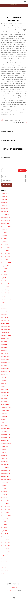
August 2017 (4, 518)
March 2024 (4, 281)
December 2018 (5, 470)
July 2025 (4, 232)
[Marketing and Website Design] (14, 599)
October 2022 (5, 332)
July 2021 (3, 377)
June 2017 (4, 524)
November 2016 (5, 546)
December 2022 (5, 326)
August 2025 (5, 229)
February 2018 (5, 500)
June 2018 (4, 488)
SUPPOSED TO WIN (18, 122)
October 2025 (5, 223)
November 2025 (5, 220)
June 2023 (4, 308)
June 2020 (4, 416)
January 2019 (4, 467)
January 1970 (4, 573)
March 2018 (4, 497)
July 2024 (4, 269)
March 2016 (4, 570)
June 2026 (4, 199)
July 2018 (4, 485)
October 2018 (5, 476)
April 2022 (4, 350)
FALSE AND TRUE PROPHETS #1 (13, 120)
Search (3, 168)
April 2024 (4, 278)
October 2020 (5, 404)
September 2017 (5, 516)
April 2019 (4, 458)
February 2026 (5, 211)
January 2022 (5, 359)
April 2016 (4, 567)
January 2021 (4, 395)
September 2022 (6, 335)
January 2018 (5, 503)
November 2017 (5, 509)
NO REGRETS (5, 158)
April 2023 (4, 314)
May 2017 (4, 528)
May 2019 (4, 455)
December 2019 (5, 434)
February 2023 (5, 320)
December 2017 (5, 506)
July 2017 (3, 522)
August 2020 (5, 410)
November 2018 (5, 473)
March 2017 (4, 534)
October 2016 (5, 549)
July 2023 (4, 305)
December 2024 (5, 254)
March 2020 (4, 425)
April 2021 (4, 386)
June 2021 (4, 380)
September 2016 (5, 552)
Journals (3, 138)
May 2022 (4, 347)
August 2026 (5, 193)
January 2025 (5, 250)
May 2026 (4, 202)
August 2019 (4, 446)
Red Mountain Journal (13, 590)
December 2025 (5, 217)
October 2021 (5, 368)
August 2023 (5, 302)
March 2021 (4, 389)
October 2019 (5, 440)
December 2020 (5, 398)
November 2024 (5, 256)
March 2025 (4, 244)
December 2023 (5, 290)
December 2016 (5, 543)
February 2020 (5, 428)
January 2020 (5, 431)
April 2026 (4, 205)
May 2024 (4, 275)
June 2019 (4, 452)
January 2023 (5, 323)
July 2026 (4, 196)
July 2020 (4, 413)
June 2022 (4, 344)
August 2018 (4, 482)
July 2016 (3, 558)
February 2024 (5, 284)
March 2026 (4, 208)
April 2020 (4, 422)
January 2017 (4, 540)
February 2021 (5, 392)
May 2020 (4, 419)
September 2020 (6, 407)
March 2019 (4, 461)
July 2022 (4, 341)
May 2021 (4, 383)
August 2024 (5, 266)
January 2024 (5, 287)
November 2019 (5, 437)
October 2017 (5, 512)
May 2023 (4, 311)
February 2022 (5, 356)
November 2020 (5, 401)
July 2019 (3, 449)
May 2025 (4, 238)
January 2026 (5, 214)
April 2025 (4, 241)
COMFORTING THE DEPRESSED (12, 149)
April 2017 (4, 531)
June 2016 (4, 561)
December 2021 (5, 362)
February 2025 (5, 247)
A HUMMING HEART (8, 140)
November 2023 (5, 293)
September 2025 (6, 226)
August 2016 (4, 555)
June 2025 (4, 235)
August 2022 (5, 338)
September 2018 (6, 479)
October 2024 (5, 260)
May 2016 (4, 564)
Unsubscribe (14, 587)
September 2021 (5, 371)
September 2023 (6, 299)
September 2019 (5, 443)
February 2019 (5, 464)
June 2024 (4, 272)
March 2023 (4, 317)
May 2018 (4, 491)
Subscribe (6, 184)
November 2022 (5, 329)
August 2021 (4, 374)
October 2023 (5, 296)
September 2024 (6, 262)
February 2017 (5, 537)
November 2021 (5, 365)
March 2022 (4, 353)
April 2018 (4, 494)
